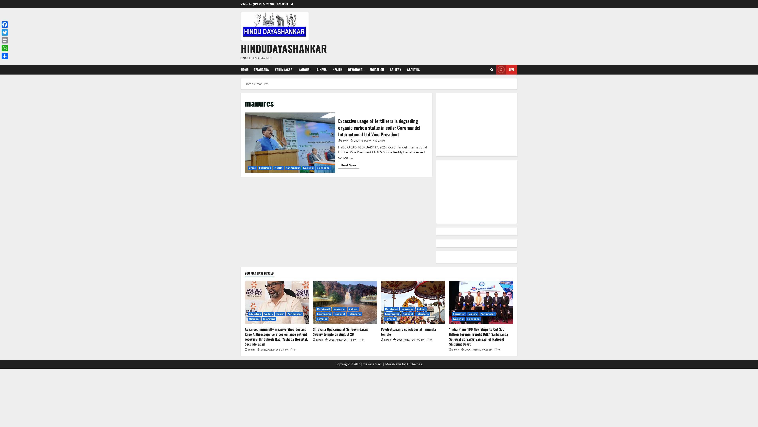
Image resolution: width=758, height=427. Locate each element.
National (304, 69)
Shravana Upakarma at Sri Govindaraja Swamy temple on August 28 (340, 332)
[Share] (5, 56)
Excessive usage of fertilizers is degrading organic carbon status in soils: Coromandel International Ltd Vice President (290, 142)
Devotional (356, 69)
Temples (322, 318)
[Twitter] (5, 32)
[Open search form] (491, 70)
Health (337, 69)
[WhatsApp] (5, 48)
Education (377, 69)
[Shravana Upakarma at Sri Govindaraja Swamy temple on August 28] (345, 302)
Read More (350, 166)
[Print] (5, 40)
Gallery (395, 69)
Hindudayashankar (284, 48)
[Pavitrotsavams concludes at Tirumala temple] (413, 302)
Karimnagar (284, 69)
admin (344, 140)
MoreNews (393, 364)
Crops (252, 167)
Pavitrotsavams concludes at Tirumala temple (408, 332)
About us (413, 69)
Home (244, 69)
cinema (322, 69)
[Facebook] (5, 24)
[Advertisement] (476, 124)
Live (511, 69)
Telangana (261, 69)
